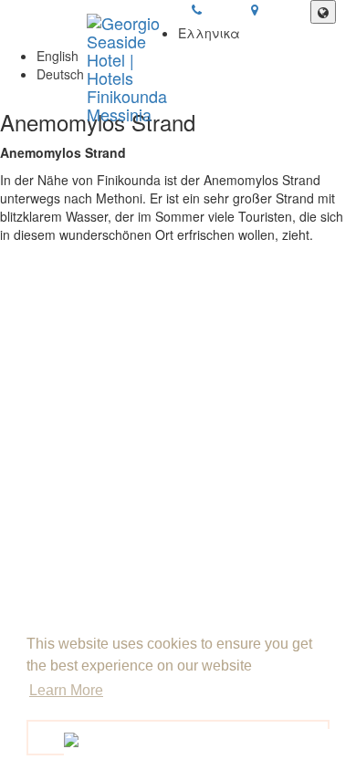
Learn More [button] (66, 690)
